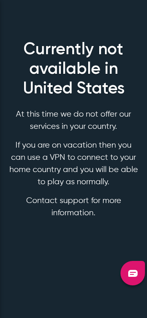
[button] (132, 273)
